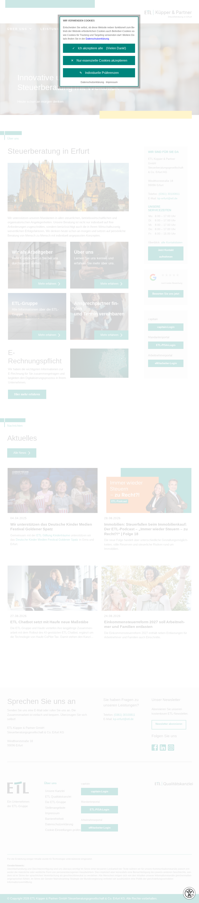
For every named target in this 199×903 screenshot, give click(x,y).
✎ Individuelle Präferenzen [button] (99, 72)
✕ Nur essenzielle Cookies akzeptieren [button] (99, 60)
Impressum (112, 82)
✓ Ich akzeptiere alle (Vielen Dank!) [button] (99, 48)
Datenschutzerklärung (97, 38)
